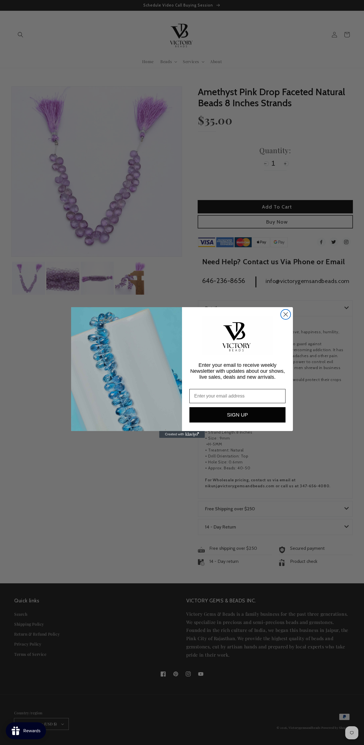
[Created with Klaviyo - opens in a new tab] (182, 434)
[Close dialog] (286, 314)
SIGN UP (237, 415)
